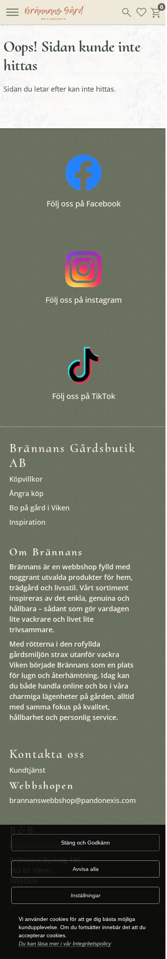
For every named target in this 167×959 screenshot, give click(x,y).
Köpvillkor (26, 479)
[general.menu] (12, 14)
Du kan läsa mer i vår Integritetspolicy (65, 943)
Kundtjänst (27, 770)
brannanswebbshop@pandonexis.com (72, 800)
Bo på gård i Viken (39, 507)
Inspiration (27, 522)
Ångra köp (26, 493)
